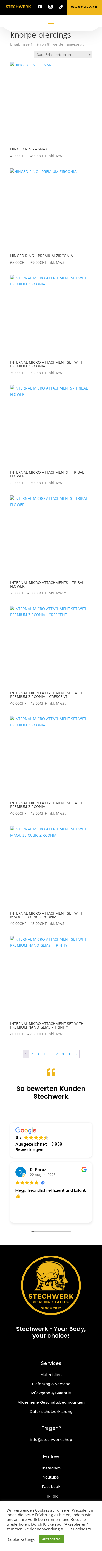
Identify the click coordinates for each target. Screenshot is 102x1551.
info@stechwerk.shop (51, 1439)
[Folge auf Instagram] (50, 7)
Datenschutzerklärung (51, 1411)
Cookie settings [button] (21, 1539)
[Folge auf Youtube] (40, 7)
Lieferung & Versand (51, 1384)
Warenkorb (84, 7)
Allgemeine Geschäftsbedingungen (51, 1402)
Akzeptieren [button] (51, 1539)
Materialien (51, 1374)
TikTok (51, 1496)
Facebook (51, 1486)
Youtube (51, 1477)
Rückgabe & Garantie (51, 1393)
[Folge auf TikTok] (61, 7)
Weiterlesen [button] (30, 1215)
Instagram (51, 1468)
